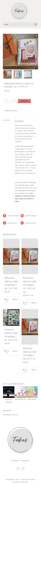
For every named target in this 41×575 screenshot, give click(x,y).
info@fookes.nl (25, 460)
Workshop (14, 110)
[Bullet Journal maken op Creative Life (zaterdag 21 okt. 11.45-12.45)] (11, 256)
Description (6, 120)
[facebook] (18, 469)
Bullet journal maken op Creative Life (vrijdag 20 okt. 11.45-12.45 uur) (30, 284)
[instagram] (23, 469)
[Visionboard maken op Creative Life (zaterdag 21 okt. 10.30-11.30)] (11, 317)
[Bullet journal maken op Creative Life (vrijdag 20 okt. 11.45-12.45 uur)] (30, 256)
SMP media (32, 479)
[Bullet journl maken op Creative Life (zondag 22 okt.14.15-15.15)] (30, 327)
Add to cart (24, 101)
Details (16, 299)
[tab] (7, 120)
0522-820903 (14, 460)
